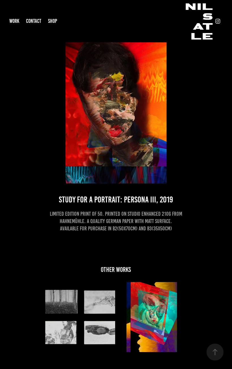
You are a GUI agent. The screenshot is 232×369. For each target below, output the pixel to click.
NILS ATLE (201, 21)
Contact (33, 21)
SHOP (52, 21)
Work (14, 21)
